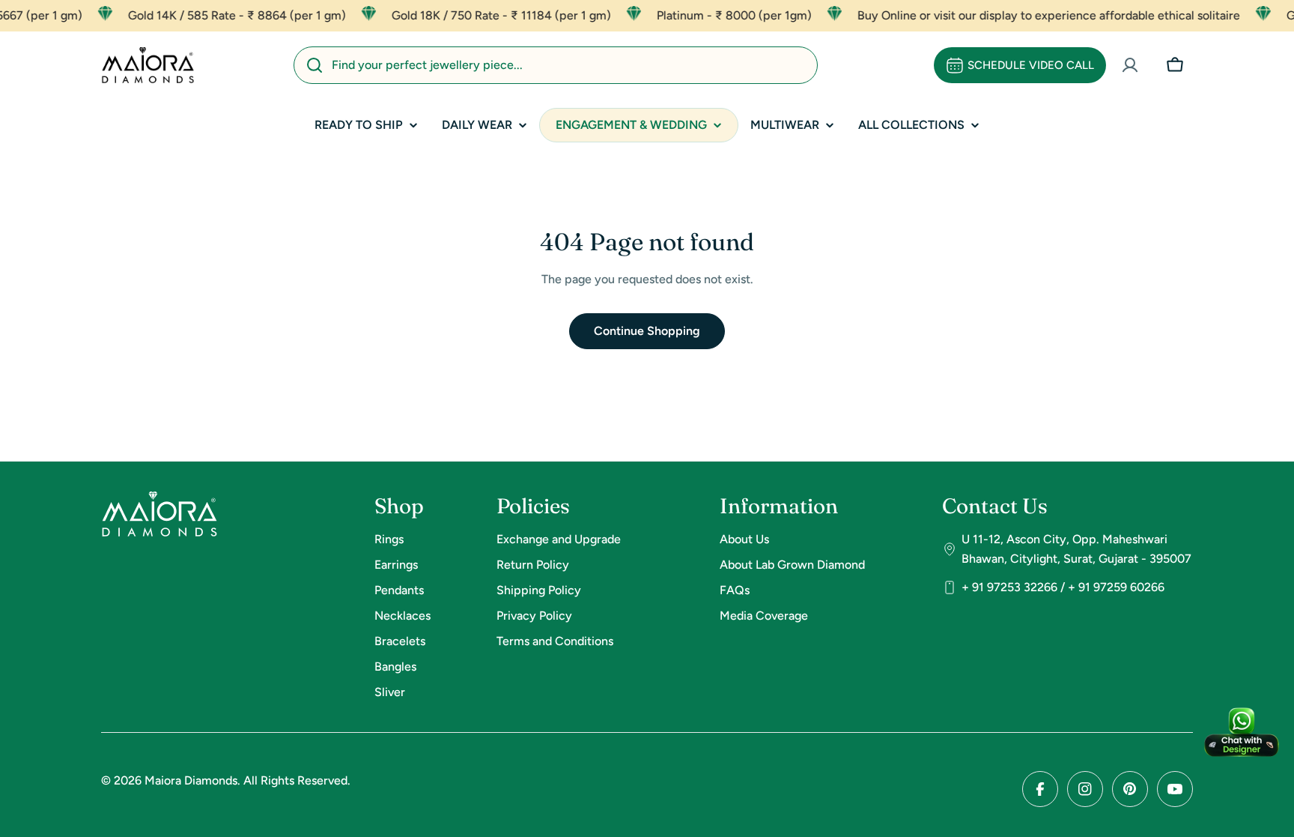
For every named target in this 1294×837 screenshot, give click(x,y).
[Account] (1130, 65)
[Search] (315, 65)
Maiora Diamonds (191, 780)
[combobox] (556, 65)
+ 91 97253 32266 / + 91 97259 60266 (1063, 587)
